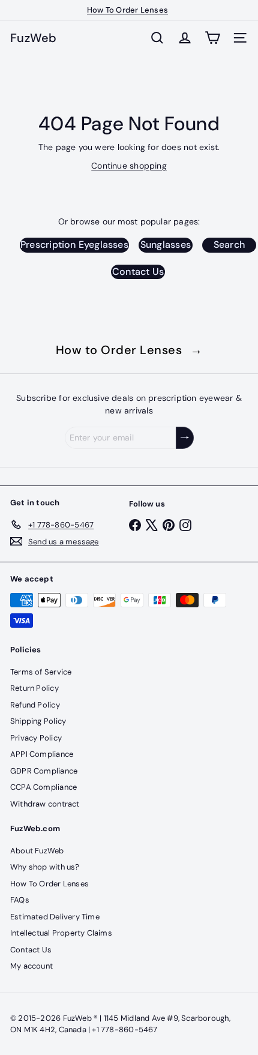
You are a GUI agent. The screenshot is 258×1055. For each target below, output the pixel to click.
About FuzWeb (37, 851)
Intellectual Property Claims (61, 933)
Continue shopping (129, 165)
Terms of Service (40, 672)
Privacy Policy (36, 738)
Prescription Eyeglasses (74, 244)
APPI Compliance (41, 754)
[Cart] (212, 37)
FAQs (19, 900)
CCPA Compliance (43, 787)
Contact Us (138, 271)
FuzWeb (33, 38)
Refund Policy (35, 705)
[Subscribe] (185, 438)
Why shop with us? (45, 867)
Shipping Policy (38, 721)
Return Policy (34, 688)
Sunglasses (165, 244)
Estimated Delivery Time (55, 917)
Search (229, 244)
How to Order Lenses (129, 350)
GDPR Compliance (43, 771)
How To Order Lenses (127, 10)
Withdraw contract (45, 804)
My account (31, 966)
